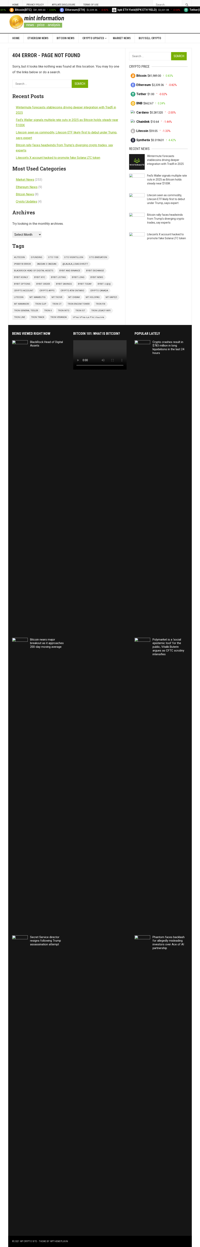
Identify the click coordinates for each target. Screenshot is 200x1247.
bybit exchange (95, 270)
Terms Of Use (90, 4)
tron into (63, 310)
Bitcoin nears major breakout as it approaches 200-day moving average (47, 643)
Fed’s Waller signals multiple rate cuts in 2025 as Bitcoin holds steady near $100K (167, 179)
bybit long (78, 277)
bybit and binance (69, 270)
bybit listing (58, 277)
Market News (122, 38)
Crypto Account (23, 290)
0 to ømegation (98, 257)
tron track (37, 317)
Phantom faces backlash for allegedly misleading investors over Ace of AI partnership (169, 942)
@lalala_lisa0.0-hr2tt (75, 264)
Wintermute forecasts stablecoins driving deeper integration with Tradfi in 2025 (165, 159)
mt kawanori (21, 304)
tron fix (100, 304)
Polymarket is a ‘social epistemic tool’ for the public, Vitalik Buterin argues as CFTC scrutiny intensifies (168, 647)
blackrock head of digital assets (33, 270)
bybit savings (64, 284)
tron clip (40, 304)
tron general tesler (26, 310)
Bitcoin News (65, 38)
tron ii (48, 310)
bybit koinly (21, 277)
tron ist (80, 310)
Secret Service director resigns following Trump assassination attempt (45, 940)
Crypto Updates (93, 38)
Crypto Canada (99, 290)
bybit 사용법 (104, 284)
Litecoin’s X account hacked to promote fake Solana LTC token (58, 158)
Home (15, 4)
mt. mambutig (37, 297)
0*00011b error (22, 264)
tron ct (57, 304)
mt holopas (93, 297)
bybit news (96, 277)
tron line (19, 317)
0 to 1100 (53, 257)
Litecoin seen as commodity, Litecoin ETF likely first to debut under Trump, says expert (166, 199)
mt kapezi (111, 297)
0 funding (36, 257)
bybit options (22, 284)
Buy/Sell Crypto (150, 38)
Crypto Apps (46, 290)
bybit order (43, 284)
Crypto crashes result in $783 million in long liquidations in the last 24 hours (168, 347)
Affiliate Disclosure (63, 4)
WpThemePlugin (59, 1241)
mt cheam (74, 297)
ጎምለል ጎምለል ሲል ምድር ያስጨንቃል (88, 317)
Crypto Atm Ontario (72, 290)
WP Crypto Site (28, 1241)
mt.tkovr (57, 297)
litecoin (18, 297)
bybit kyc (39, 277)
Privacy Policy (35, 4)
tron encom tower (79, 304)
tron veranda (58, 317)
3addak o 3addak (46, 264)
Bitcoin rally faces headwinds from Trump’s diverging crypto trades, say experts (165, 218)
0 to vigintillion (73, 257)
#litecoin (19, 257)
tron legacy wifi (101, 310)
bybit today (85, 284)
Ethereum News (38, 38)
